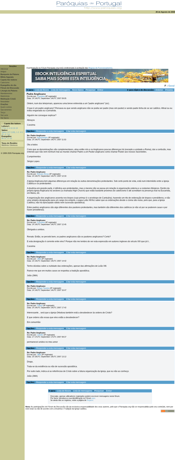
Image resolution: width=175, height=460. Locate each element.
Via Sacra (5, 118)
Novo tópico (77, 90)
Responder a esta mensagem (50, 131)
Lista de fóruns (42, 90)
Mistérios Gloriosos (10, 145)
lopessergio (42, 137)
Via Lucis (4, 115)
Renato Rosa (43, 174)
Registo (90, 400)
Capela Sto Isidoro (12, 123)
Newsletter (5, 102)
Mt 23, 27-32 (7, 138)
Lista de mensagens (60, 90)
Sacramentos (6, 110)
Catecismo (5, 82)
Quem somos (6, 107)
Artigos (3, 72)
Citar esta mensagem (76, 131)
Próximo (169, 90)
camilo (40, 335)
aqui (93, 398)
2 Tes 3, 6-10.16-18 (10, 128)
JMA (39, 259)
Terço (3, 112)
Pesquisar (90, 90)
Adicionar (4, 69)
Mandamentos (6, 93)
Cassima (41, 96)
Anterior (159, 90)
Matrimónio (5, 96)
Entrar (100, 90)
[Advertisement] (87, 39)
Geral (171, 85)
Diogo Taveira (43, 288)
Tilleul (40, 305)
